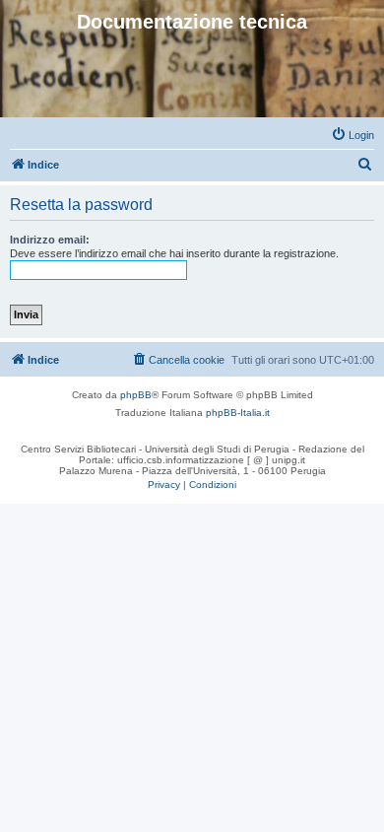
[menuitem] (352, 135)
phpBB (136, 394)
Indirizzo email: (50, 239)
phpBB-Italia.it (238, 412)
